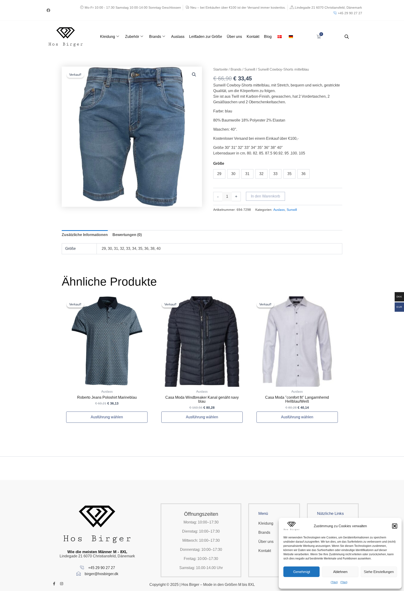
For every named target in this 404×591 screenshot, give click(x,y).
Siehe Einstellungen (379, 572)
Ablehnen (340, 572)
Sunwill (249, 69)
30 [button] (233, 174)
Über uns (234, 37)
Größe (218, 163)
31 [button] (247, 174)
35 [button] (289, 174)
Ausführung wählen (107, 417)
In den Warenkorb (265, 196)
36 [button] (303, 174)
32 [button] (261, 174)
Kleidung (107, 37)
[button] (394, 526)
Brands (155, 37)
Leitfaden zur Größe (205, 37)
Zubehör (132, 37)
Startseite (220, 69)
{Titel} (334, 582)
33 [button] (275, 174)
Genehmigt (301, 572)
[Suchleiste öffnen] (346, 37)
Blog (268, 37)
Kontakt (253, 37)
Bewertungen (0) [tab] (127, 235)
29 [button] (219, 174)
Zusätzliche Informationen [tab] (85, 235)
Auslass (177, 37)
